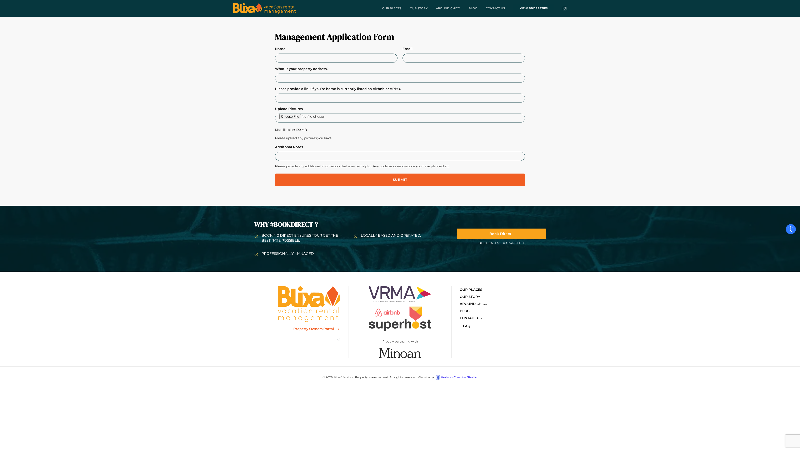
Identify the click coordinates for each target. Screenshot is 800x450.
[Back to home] (264, 8)
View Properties (534, 8)
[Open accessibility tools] (791, 229)
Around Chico (448, 8)
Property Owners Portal (313, 329)
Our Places (391, 8)
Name (280, 49)
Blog (473, 8)
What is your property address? (302, 69)
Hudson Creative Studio (459, 377)
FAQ (466, 326)
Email (407, 49)
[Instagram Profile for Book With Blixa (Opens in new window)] (564, 8)
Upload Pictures (289, 109)
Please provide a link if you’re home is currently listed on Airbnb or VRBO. (338, 89)
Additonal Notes (289, 147)
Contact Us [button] (495, 8)
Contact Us (471, 318)
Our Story (419, 8)
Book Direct (500, 234)
